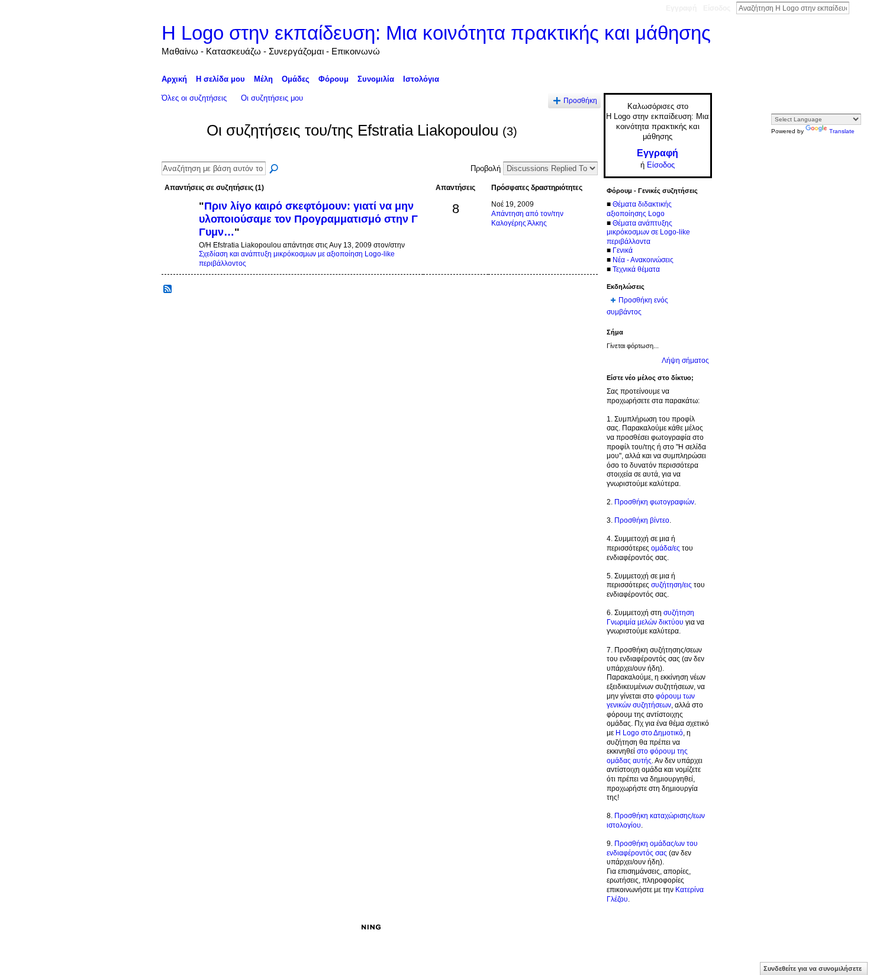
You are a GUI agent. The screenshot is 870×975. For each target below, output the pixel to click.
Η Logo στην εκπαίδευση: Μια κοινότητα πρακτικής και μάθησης (436, 33)
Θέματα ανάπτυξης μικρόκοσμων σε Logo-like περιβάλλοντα (648, 232)
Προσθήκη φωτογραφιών (654, 502)
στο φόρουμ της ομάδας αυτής (647, 756)
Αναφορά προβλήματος (624, 927)
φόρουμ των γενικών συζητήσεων (651, 701)
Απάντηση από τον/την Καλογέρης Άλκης (527, 218)
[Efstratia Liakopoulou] (180, 152)
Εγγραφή (681, 8)
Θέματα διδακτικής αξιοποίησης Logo (639, 209)
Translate (842, 131)
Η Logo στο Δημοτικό (649, 733)
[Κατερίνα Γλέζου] (179, 226)
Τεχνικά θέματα (636, 269)
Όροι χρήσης (691, 927)
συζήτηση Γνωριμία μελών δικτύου (650, 617)
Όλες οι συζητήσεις (194, 98)
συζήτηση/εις (671, 585)
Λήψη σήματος (685, 360)
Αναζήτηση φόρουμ (274, 169)
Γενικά (623, 250)
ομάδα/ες (665, 548)
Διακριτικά (562, 927)
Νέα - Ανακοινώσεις (643, 260)
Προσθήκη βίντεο (641, 520)
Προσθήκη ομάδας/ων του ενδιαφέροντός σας (652, 848)
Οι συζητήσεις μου (272, 98)
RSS (168, 289)
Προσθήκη (580, 100)
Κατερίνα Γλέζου (250, 927)
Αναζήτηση (858, 7)
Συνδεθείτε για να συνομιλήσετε (812, 968)
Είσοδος (716, 8)
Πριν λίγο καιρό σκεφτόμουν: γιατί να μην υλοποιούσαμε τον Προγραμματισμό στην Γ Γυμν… (308, 218)
